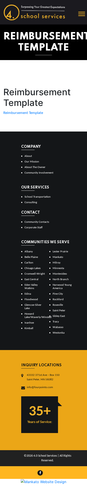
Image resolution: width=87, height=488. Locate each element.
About (28, 156)
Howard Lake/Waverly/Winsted (35, 315)
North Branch (61, 279)
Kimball (29, 328)
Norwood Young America (62, 286)
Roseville (58, 305)
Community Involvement (39, 172)
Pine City (58, 293)
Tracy (56, 321)
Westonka (58, 332)
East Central (31, 279)
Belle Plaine (31, 257)
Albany (29, 251)
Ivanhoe (29, 322)
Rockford (58, 299)
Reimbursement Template (23, 113)
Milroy (56, 262)
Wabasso (58, 327)
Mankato (58, 257)
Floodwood (31, 299)
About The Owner (35, 167)
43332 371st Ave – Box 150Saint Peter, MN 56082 (43, 377)
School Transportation (38, 196)
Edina (28, 293)
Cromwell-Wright (35, 273)
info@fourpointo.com (40, 387)
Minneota (58, 268)
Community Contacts (37, 222)
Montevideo (60, 273)
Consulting (31, 202)
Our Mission (32, 161)
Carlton (29, 262)
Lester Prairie (60, 251)
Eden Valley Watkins (31, 286)
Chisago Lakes (33, 268)
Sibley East (59, 316)
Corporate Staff (34, 227)
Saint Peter (59, 310)
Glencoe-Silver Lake (33, 307)
